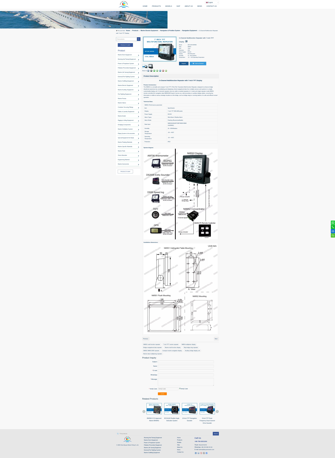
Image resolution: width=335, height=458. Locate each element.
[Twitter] (204, 453)
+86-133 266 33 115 (206, 447)
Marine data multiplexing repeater (152, 353)
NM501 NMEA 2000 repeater (151, 350)
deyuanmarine (203, 445)
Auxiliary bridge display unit (192, 350)
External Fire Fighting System (152, 450)
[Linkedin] (196, 453)
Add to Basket (199, 63)
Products (179, 440)
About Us (179, 447)
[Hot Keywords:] (138, 39)
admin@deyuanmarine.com (206, 449)
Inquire (184, 63)
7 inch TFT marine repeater (170, 344)
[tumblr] (201, 453)
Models (179, 442)
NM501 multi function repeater (151, 344)
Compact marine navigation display (172, 350)
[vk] (198, 453)
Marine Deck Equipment (151, 440)
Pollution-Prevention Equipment (153, 445)
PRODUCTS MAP (125, 45)
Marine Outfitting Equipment (152, 452)
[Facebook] (206, 453)
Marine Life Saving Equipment (152, 447)
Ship (178, 445)
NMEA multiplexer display (189, 344)
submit (162, 393)
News (178, 449)
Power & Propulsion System (152, 442)
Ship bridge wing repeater (191, 347)
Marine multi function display (173, 347)
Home (179, 437)
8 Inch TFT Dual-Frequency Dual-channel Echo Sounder (207, 421)
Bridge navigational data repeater (152, 347)
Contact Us (180, 452)
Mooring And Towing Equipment (153, 437)
